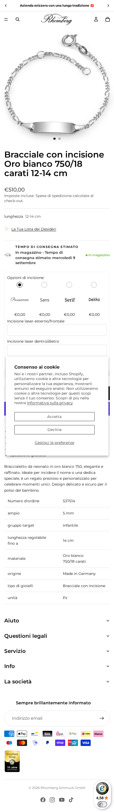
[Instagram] (52, 800)
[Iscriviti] (101, 718)
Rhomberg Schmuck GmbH (63, 788)
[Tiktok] (71, 800)
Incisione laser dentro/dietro (33, 341)
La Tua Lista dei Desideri (33, 229)
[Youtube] (62, 800)
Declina (54, 429)
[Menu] (6, 19)
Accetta (54, 416)
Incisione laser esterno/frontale (35, 321)
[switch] (102, 804)
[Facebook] (43, 800)
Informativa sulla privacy (50, 402)
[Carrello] (107, 19)
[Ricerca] (17, 19)
